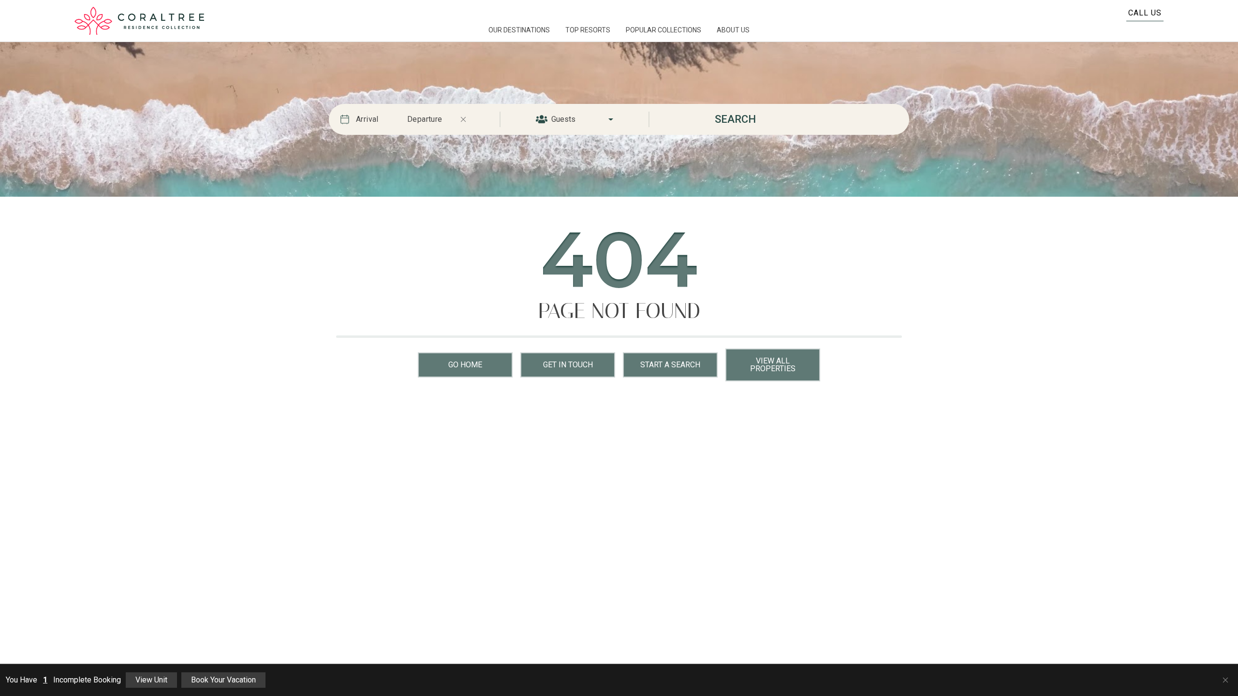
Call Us (1145, 12)
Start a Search (670, 364)
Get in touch (568, 364)
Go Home (465, 364)
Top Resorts (587, 30)
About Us (733, 30)
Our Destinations (519, 30)
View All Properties (773, 364)
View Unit (151, 679)
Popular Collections (663, 30)
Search (735, 119)
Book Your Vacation (223, 679)
